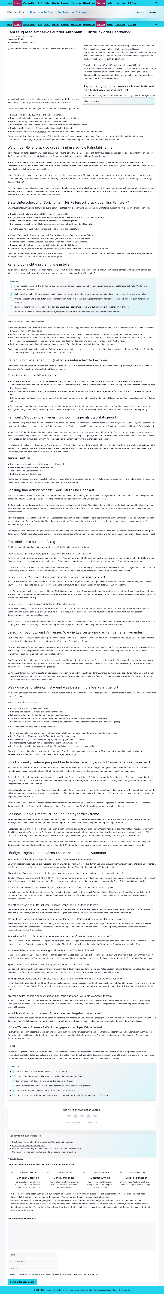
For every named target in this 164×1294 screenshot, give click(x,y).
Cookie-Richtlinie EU (121, 1290)
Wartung (101, 3)
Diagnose (119, 1021)
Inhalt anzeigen (91, 101)
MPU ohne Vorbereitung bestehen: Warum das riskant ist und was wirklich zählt (48, 1148)
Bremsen (65, 3)
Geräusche (76, 3)
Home (9, 3)
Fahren (17, 3)
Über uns (140, 12)
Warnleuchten (29, 3)
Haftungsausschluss (102, 1290)
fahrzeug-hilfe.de (53, 1290)
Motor (47, 3)
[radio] (69, 1116)
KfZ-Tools (132, 3)
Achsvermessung (33, 530)
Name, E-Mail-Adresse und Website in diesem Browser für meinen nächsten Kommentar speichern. (54, 1274)
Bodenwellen (55, 235)
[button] (156, 3)
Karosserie (41, 131)
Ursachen (95, 1051)
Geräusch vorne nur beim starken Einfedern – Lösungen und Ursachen (44, 1152)
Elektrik (55, 3)
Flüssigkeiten (89, 3)
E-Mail (65, 1290)
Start (40, 3)
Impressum (151, 12)
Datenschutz (86, 1290)
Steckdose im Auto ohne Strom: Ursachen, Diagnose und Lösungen (42, 1142)
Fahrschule (120, 3)
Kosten (110, 3)
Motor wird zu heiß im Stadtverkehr (28, 1145)
